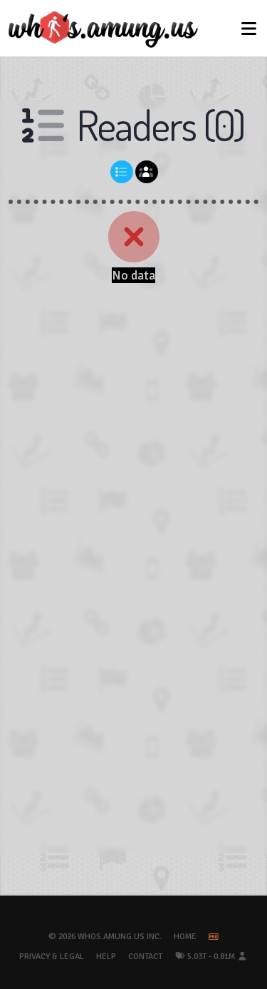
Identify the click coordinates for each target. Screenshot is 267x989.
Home (185, 936)
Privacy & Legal (51, 956)
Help (106, 956)
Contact (145, 956)
